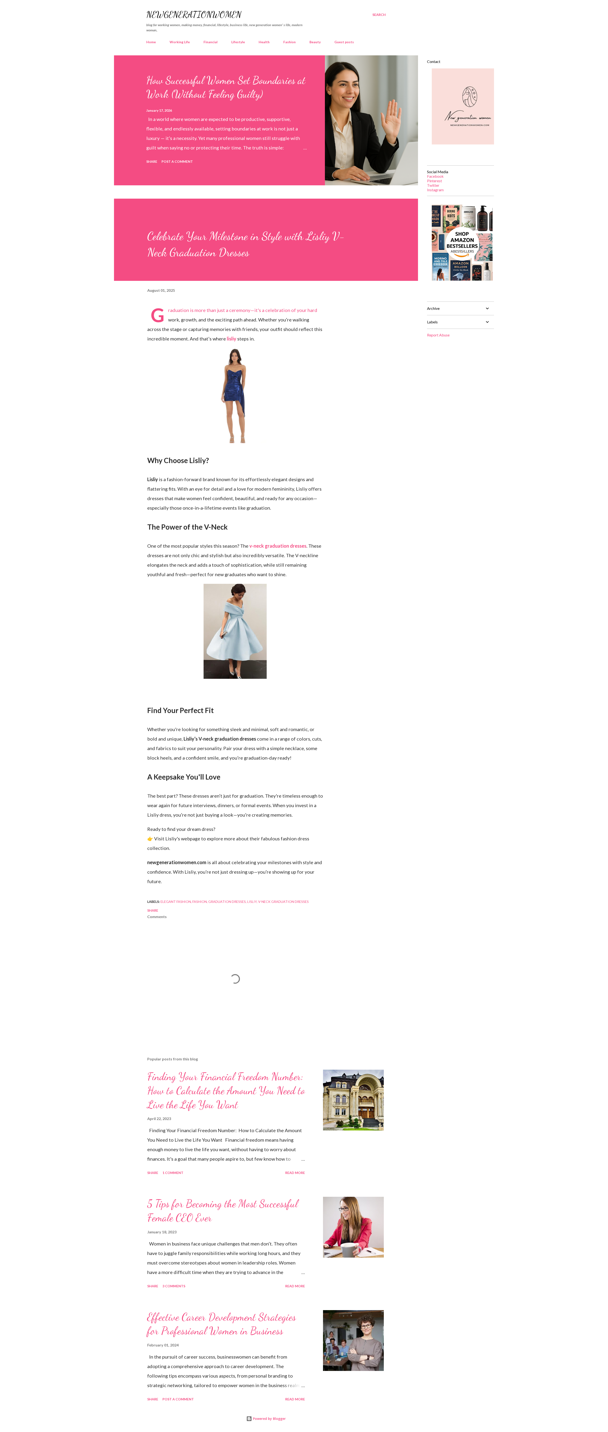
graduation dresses (227, 902)
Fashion (289, 42)
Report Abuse (438, 335)
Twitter (433, 185)
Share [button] (151, 161)
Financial (211, 42)
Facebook (435, 176)
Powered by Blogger (269, 1418)
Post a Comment (177, 161)
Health (264, 42)
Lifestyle (238, 42)
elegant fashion (176, 902)
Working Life (180, 42)
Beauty (315, 42)
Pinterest (434, 180)
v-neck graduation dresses (277, 546)
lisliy (231, 338)
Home (151, 42)
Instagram (435, 189)
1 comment (172, 1173)
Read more (295, 1173)
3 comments (173, 1286)
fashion (199, 902)
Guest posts (344, 42)
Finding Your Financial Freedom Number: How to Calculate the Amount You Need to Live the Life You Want (226, 1090)
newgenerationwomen (193, 15)
